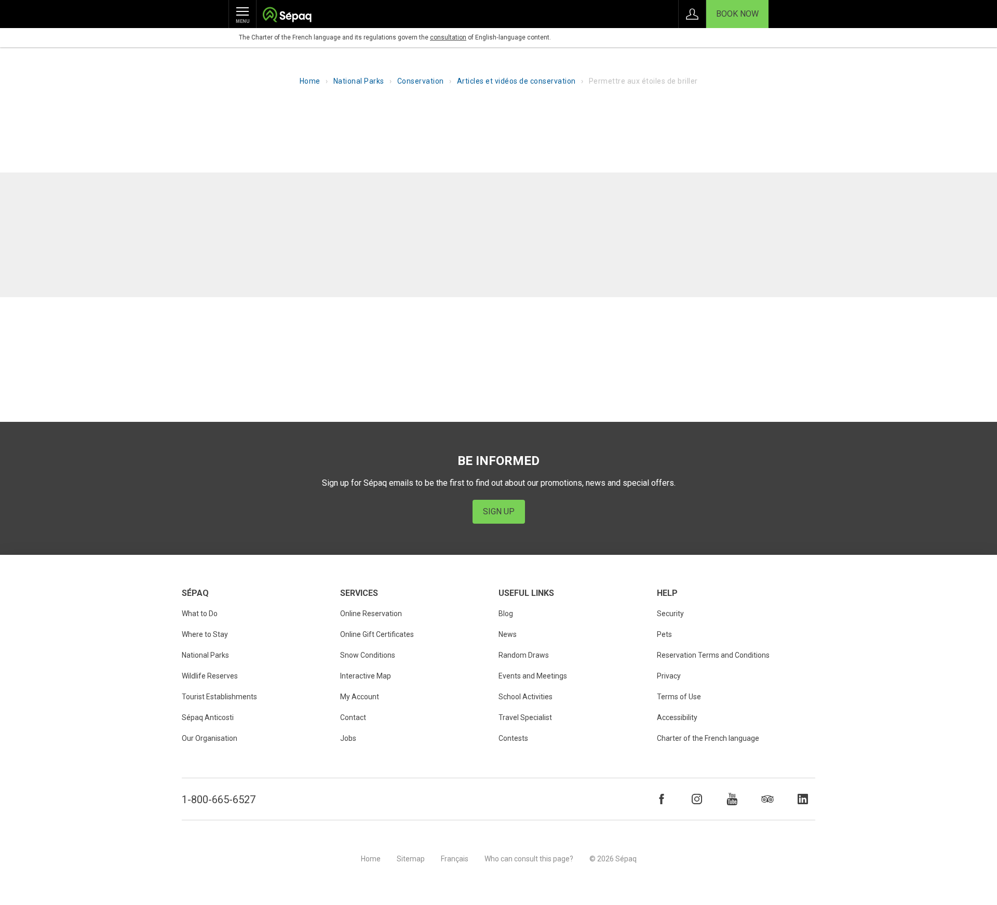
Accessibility (677, 717)
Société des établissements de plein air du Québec (287, 16)
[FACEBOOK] (661, 799)
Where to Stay (205, 634)
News (507, 634)
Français (454, 859)
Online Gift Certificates (377, 634)
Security (670, 613)
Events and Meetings (532, 676)
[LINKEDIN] (802, 799)
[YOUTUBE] (732, 799)
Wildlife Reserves (210, 676)
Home (310, 81)
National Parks (358, 81)
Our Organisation (209, 738)
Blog (505, 613)
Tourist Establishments (219, 697)
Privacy (669, 676)
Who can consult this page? (528, 859)
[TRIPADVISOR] (767, 799)
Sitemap (411, 859)
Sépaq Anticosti (208, 717)
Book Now (737, 14)
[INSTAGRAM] (696, 799)
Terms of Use (679, 697)
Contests (513, 738)
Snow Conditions (367, 655)
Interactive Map (365, 676)
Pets (664, 634)
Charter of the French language (708, 738)
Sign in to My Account (692, 14)
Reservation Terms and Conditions (713, 655)
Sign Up (499, 511)
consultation (448, 37)
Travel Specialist (525, 717)
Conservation (420, 81)
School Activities (525, 697)
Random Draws (523, 655)
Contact (353, 717)
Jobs (348, 738)
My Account (359, 697)
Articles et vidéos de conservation (516, 81)
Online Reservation (371, 613)
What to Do (200, 613)
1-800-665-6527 (218, 799)
